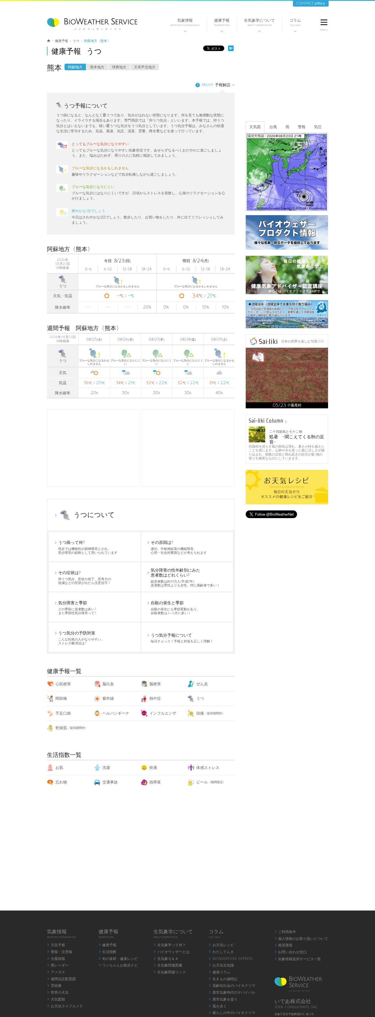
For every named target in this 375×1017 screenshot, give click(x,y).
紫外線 (108, 698)
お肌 (59, 768)
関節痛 (61, 698)
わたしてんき (221, 952)
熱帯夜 (155, 782)
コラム (295, 25)
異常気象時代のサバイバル (232, 992)
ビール (211, 782)
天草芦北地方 (144, 67)
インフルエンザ (162, 713)
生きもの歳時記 (223, 979)
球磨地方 (119, 67)
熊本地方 (97, 67)
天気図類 (56, 999)
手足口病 (63, 713)
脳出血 (108, 684)
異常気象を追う (223, 999)
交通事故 (110, 782)
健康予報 (222, 25)
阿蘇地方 (75, 67)
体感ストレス (207, 768)
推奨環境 (284, 945)
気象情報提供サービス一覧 (298, 959)
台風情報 (56, 959)
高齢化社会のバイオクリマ (232, 986)
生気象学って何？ (169, 945)
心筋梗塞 (63, 684)
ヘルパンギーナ (115, 713)
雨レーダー (58, 965)
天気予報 (56, 945)
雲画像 (54, 986)
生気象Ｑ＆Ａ (165, 959)
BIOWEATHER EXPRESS (231, 959)
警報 (302, 127)
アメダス (56, 972)
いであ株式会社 (293, 1001)
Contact (310, 3)
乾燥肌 (71, 728)
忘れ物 (61, 782)
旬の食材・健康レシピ (118, 959)
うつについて (94, 514)
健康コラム (219, 972)
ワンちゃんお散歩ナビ (118, 965)
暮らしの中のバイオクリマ (232, 1013)
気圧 (318, 127)
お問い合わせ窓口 (291, 952)
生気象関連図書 (167, 965)
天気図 (255, 127)
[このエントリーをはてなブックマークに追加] (231, 50)
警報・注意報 (59, 952)
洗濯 (106, 768)
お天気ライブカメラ (65, 1006)
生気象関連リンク (169, 972)
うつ (200, 698)
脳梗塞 (155, 684)
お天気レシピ (221, 945)
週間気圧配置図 (61, 979)
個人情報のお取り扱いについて (301, 939)
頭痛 (210, 713)
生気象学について (259, 25)
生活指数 (108, 952)
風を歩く (218, 1006)
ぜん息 (202, 684)
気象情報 (185, 25)
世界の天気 (58, 992)
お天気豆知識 (221, 965)
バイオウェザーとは (171, 952)
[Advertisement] (188, 448)
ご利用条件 (285, 932)
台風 (273, 127)
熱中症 (155, 698)
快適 (153, 768)
